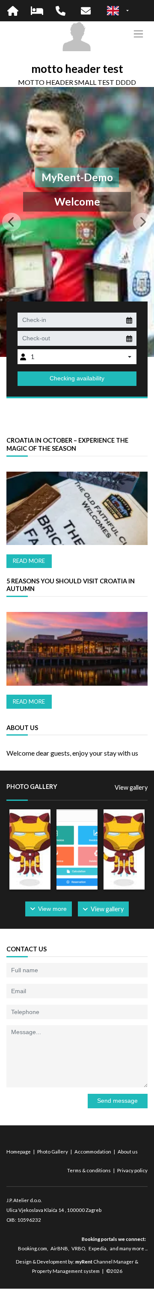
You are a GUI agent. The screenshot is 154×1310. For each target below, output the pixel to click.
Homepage (19, 1151)
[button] (11, 222)
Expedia (98, 1248)
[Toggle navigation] (138, 34)
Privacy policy (132, 1170)
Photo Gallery (53, 1151)
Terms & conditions (89, 1170)
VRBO (78, 1248)
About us (128, 1151)
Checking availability (77, 378)
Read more (29, 560)
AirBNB (59, 1248)
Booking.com (32, 1248)
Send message (117, 1100)
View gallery (131, 787)
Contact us (26, 949)
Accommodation (93, 1151)
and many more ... (129, 1248)
